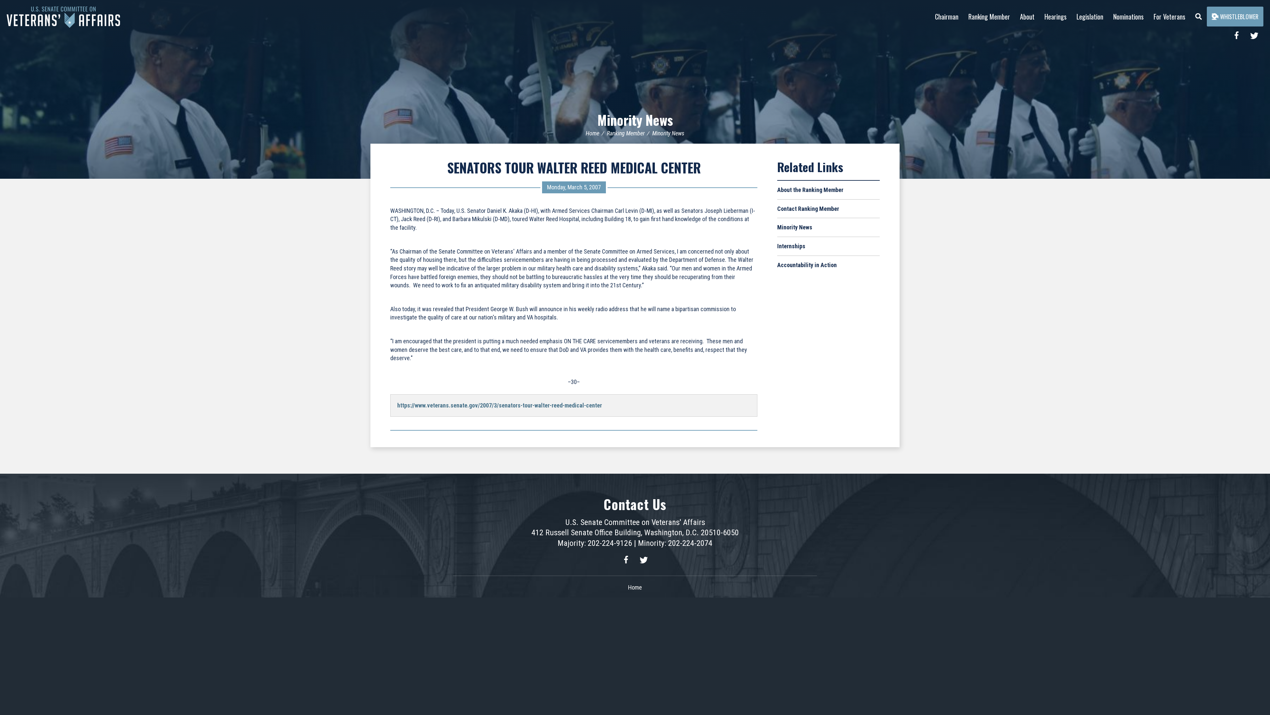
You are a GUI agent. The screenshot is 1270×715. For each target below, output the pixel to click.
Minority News (635, 120)
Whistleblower (1239, 16)
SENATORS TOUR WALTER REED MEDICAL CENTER (574, 167)
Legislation (1090, 17)
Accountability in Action (807, 265)
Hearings (1055, 17)
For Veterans (1169, 17)
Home (592, 133)
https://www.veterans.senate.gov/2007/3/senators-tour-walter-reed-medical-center (499, 405)
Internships (791, 246)
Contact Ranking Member (808, 208)
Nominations (1128, 17)
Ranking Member (989, 17)
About (1027, 17)
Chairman (946, 17)
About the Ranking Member (810, 189)
